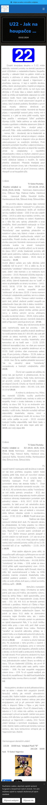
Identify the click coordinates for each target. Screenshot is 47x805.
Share (8, 781)
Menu (43, 9)
